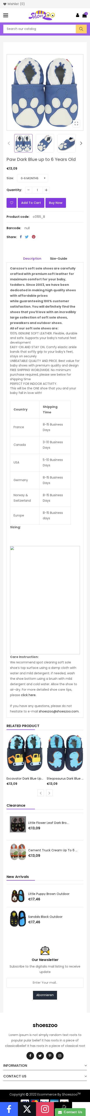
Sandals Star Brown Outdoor (49, 893)
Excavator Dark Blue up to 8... (25, 778)
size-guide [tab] (58, 258)
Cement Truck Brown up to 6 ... (52, 824)
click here (28, 695)
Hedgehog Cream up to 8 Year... (53, 852)
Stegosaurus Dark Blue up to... (65, 778)
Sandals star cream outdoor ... (51, 916)
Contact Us (72, 1112)
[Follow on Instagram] (45, 1109)
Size (10, 178)
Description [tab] (32, 258)
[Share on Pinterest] (33, 237)
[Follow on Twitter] (27, 1109)
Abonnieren (45, 995)
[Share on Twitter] (27, 237)
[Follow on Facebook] (9, 1109)
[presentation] (9, 143)
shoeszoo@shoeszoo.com (59, 711)
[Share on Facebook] (21, 237)
